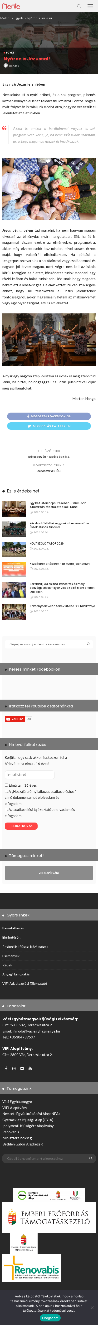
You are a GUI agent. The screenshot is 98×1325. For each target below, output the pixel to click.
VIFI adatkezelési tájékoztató (24, 983)
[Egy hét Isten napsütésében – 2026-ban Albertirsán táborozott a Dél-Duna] (14, 509)
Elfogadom (50, 1318)
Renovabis (10, 1132)
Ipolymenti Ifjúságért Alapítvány (28, 1126)
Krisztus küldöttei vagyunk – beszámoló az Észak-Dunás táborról (59, 525)
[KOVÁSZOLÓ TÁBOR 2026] (14, 549)
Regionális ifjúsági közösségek (25, 947)
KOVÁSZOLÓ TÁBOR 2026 (47, 543)
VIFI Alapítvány (14, 1108)
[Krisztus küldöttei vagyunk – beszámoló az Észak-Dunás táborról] (14, 529)
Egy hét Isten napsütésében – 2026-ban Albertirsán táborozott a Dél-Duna (58, 505)
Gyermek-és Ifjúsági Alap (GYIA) (27, 1120)
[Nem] (92, 1307)
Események (11, 956)
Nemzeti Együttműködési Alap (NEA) (31, 1113)
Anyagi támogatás (16, 974)
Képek (7, 965)
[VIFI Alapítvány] (49, 873)
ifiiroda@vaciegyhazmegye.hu (36, 1031)
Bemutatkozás (13, 928)
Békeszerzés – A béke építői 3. (49, 457)
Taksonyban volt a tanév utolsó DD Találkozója (62, 606)
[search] (79, 6)
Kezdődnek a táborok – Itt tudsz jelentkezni (60, 564)
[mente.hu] (11, 5)
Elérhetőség (11, 937)
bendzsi (14, 66)
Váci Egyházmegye (17, 1101)
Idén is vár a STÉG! (49, 471)
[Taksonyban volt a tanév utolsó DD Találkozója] (14, 612)
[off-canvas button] (90, 6)
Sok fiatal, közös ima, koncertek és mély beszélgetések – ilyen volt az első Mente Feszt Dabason (62, 588)
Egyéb (10, 52)
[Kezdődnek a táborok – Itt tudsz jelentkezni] (14, 569)
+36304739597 (22, 1037)
